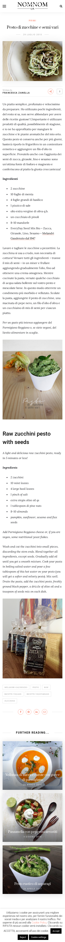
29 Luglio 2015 (32, 34)
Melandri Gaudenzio (16, 687)
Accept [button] (56, 931)
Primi (32, 20)
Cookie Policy (39, 922)
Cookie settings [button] (38, 937)
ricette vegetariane (38, 694)
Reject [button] (23, 937)
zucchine (10, 701)
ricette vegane (13, 694)
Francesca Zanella (16, 92)
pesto (36, 687)
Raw (46, 687)
